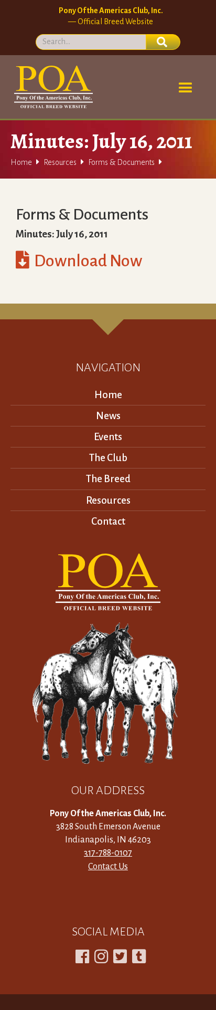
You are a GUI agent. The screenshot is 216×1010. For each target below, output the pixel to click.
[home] (51, 87)
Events (108, 436)
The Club (108, 457)
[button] (186, 88)
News (108, 415)
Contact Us (108, 866)
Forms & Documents (121, 162)
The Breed (108, 478)
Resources (60, 162)
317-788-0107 (108, 853)
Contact (108, 521)
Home (21, 162)
